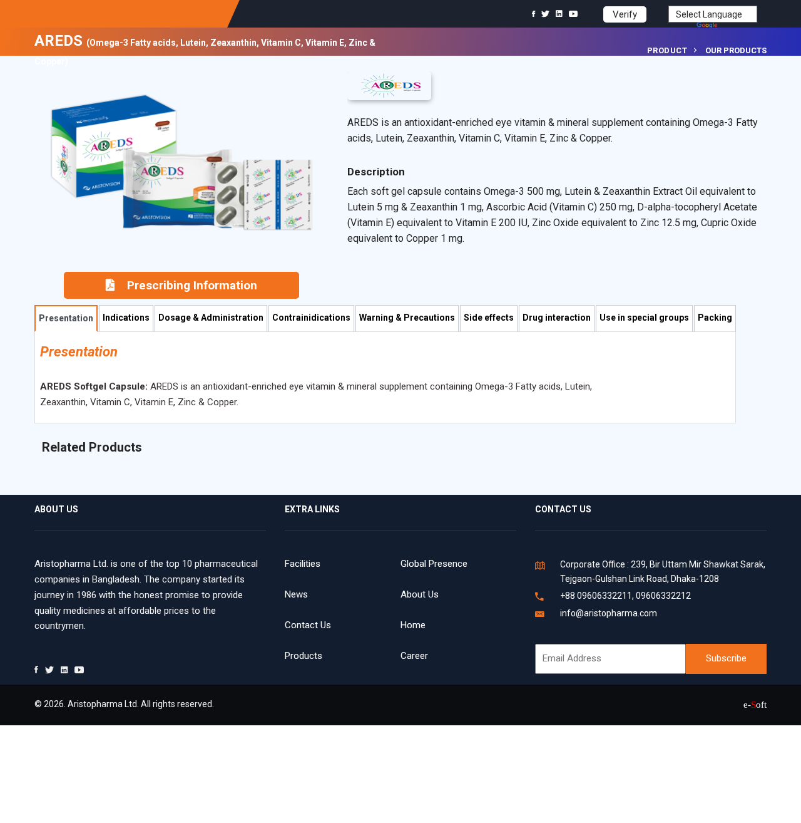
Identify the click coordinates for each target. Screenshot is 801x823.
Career (414, 655)
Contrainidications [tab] (311, 318)
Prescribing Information (192, 285)
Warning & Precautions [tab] (407, 318)
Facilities (302, 563)
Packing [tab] (715, 318)
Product (667, 50)
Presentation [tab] (66, 318)
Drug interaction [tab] (557, 318)
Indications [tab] (126, 318)
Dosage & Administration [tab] (210, 318)
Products (303, 655)
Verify (625, 14)
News (296, 594)
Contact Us (308, 625)
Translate (738, 26)
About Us (419, 594)
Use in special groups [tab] (644, 318)
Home (413, 625)
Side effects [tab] (489, 318)
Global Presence (433, 563)
